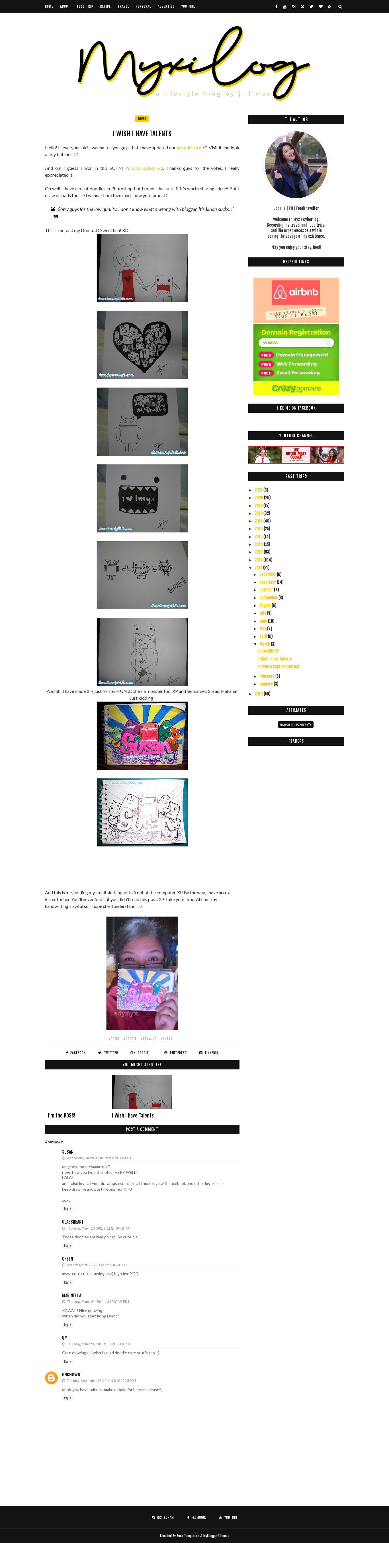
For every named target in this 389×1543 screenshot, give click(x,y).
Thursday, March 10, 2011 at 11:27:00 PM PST (99, 1228)
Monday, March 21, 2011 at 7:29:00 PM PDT (97, 1265)
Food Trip (85, 6)
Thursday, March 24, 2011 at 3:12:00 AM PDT (98, 1301)
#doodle (130, 1039)
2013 (259, 552)
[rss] (329, 6)
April (263, 636)
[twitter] (311, 6)
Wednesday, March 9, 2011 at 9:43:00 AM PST (99, 1158)
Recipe (105, 6)
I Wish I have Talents (133, 1115)
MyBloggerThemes (216, 1536)
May (263, 628)
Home (49, 6)
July (263, 613)
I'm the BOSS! (61, 1115)
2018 (259, 513)
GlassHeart (73, 1222)
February (267, 676)
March (265, 644)
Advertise (166, 6)
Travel (123, 6)
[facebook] (276, 6)
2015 (259, 536)
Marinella (71, 1295)
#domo (113, 1039)
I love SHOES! (268, 650)
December (268, 574)
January (266, 683)
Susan (67, 1152)
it (104, 899)
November (268, 582)
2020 (259, 497)
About (65, 6)
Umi (65, 1338)
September (269, 597)
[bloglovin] (321, 6)
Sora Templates (188, 1536)
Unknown (71, 1374)
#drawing (149, 1039)
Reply (67, 1209)
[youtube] (284, 6)
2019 (259, 505)
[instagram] (293, 6)
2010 (259, 693)
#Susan (167, 1039)
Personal (143, 6)
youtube (188, 6)
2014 (259, 544)
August (265, 605)
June (263, 621)
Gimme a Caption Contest (278, 666)
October (266, 589)
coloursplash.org (147, 168)
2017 (259, 521)
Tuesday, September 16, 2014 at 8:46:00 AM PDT (101, 1380)
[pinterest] (302, 6)
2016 (259, 528)
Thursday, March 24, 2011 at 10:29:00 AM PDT (99, 1344)
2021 (259, 490)
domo (142, 119)
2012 (259, 559)
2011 (259, 567)
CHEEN (67, 1259)
